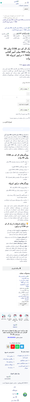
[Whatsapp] (17, 347)
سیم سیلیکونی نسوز (22, 363)
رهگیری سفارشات (8, 359)
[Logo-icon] (8, 347)
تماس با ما (10, 356)
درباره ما (10, 367)
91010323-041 (11, 337)
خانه (23, 15)
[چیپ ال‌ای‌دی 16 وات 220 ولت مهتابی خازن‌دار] (23, 281)
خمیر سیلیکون (24, 360)
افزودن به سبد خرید (23, 104)
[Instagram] (13, 347)
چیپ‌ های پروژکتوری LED (11, 17)
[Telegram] (22, 347)
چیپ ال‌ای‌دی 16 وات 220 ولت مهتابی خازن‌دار (23, 298)
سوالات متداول (9, 364)
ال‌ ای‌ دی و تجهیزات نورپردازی (12, 15)
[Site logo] (15, 2)
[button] (23, 304)
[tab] (16, 129)
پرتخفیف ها (10, 361)
